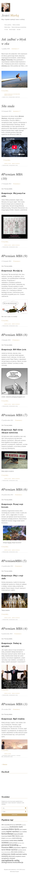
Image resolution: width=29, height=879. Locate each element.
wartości (17, 97)
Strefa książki (12, 29)
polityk (20, 845)
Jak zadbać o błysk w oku (13, 41)
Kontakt (18, 29)
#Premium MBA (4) (14, 628)
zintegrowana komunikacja (12, 862)
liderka (17, 836)
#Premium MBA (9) (14, 256)
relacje (7, 849)
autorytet (18, 824)
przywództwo (17, 847)
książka (9, 836)
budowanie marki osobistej (9, 755)
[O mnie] (5, 11)
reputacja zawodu (22, 850)
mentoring (19, 842)
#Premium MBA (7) (14, 415)
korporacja (4, 836)
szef (24, 852)
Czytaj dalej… (5, 91)
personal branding (9, 844)
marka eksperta (9, 838)
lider (13, 836)
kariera (20, 831)
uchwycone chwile (8, 854)
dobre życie (5, 97)
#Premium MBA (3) (14, 704)
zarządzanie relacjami (8, 858)
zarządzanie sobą (13, 165)
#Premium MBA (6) (14, 489)
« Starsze (4, 764)
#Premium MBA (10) (12, 176)
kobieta (25, 831)
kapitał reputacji (12, 831)
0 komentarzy (16, 184)
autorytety (24, 824)
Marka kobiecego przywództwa (19, 27)
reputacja (14, 849)
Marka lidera (7, 27)
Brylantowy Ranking (5, 827)
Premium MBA (12, 97)
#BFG (2, 824)
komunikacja (7, 833)
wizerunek (11, 856)
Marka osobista (16, 24)
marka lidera (13, 840)
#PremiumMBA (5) (13, 560)
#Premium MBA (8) (14, 334)
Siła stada (7, 106)
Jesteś (10, 15)
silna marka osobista (17, 852)
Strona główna (7, 24)
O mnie (6, 29)
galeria (21, 829)
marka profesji (13, 843)
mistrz (23, 842)
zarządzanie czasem (20, 856)
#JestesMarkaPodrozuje (9, 824)
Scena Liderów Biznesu (6, 852)
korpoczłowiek (18, 834)
